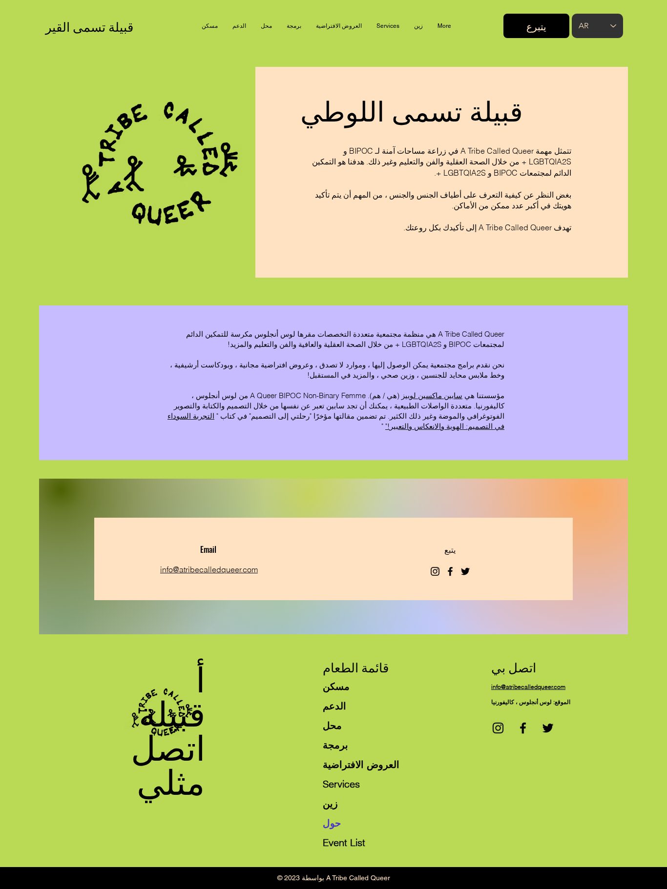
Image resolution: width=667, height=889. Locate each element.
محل (332, 725)
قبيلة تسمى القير (89, 26)
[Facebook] (450, 571)
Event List (344, 842)
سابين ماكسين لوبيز (431, 395)
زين (330, 803)
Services (341, 784)
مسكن (336, 686)
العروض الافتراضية (361, 764)
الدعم (334, 706)
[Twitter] (465, 571)
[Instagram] (435, 571)
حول (332, 823)
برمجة (335, 745)
